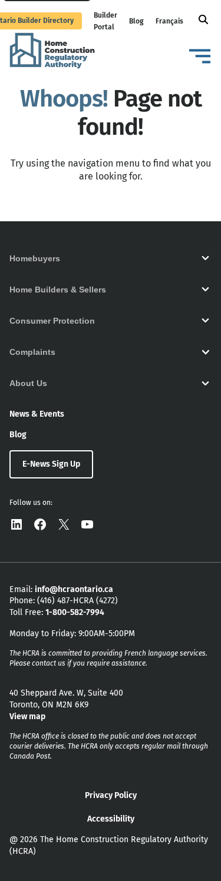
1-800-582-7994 (74, 612)
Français (169, 21)
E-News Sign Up (51, 464)
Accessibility (110, 819)
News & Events (36, 414)
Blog (136, 21)
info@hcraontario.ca (74, 589)
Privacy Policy (111, 795)
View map (27, 717)
